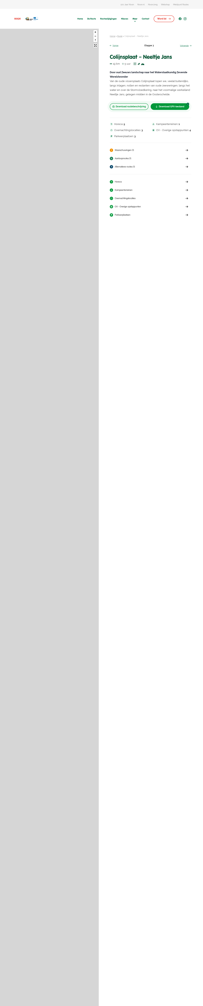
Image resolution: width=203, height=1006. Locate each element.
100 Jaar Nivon (127, 4)
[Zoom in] (95, 32)
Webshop (165, 4)
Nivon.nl (141, 4)
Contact (145, 18)
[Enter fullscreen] (95, 45)
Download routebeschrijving (131, 106)
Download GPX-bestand (171, 106)
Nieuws (124, 18)
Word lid (161, 18)
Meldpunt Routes (181, 4)
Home (80, 18)
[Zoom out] (95, 36)
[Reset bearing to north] (95, 40)
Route (119, 36)
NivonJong (153, 4)
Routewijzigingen (108, 18)
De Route (91, 18)
